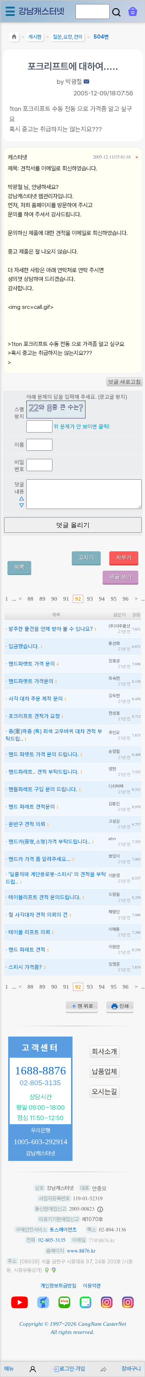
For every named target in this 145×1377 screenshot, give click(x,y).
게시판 (35, 37)
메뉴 (9, 1368)
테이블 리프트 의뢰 (29, 932)
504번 (101, 37)
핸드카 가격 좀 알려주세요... (40, 859)
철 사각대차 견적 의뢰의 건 (38, 914)
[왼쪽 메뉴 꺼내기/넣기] (10, 11)
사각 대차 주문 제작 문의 (36, 698)
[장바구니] (133, 11)
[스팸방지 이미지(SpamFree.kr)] (56, 409)
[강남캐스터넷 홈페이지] (42, 11)
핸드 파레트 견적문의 (32, 806)
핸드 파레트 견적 (27, 949)
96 (126, 599)
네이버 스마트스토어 (85, 1302)
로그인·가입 (72, 1368)
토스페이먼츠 (63, 1230)
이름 (19, 444)
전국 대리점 (43, 1302)
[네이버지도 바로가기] (47, 1269)
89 (42, 599)
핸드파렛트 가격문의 (31, 681)
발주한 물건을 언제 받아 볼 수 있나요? (51, 629)
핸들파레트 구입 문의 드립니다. (43, 789)
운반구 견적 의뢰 (27, 824)
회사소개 (104, 1051)
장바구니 (131, 1368)
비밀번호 (19, 465)
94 (102, 599)
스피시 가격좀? (25, 967)
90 (54, 599)
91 (66, 599)
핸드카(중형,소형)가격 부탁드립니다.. (49, 841)
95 (114, 599)
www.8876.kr (81, 1250)
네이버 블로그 (64, 1302)
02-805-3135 (40, 1083)
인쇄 (124, 1006)
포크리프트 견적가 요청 (34, 716)
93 (90, 599)
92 (78, 599)
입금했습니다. (24, 646)
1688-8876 (40, 1070)
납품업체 (104, 1071)
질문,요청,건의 (68, 37)
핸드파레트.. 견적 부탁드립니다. (44, 772)
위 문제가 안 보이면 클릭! (81, 426)
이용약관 (92, 1286)
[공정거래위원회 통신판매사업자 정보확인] (100, 1208)
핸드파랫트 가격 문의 (32, 663)
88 (30, 599)
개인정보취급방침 (58, 1286)
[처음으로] (14, 38)
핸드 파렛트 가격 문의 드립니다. (44, 754)
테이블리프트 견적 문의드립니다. (45, 897)
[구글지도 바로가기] (53, 1269)
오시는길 (104, 1091)
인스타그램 (107, 1302)
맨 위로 (85, 1006)
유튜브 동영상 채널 (19, 1302)
